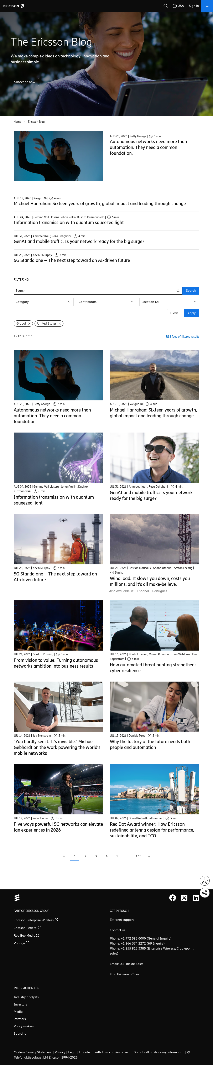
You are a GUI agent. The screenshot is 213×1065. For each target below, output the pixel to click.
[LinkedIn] (196, 897)
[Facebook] (172, 897)
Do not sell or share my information (159, 1052)
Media (18, 1012)
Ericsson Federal (26, 928)
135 (138, 856)
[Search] (165, 6)
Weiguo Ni (40, 198)
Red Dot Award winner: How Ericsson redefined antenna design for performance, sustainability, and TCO (152, 830)
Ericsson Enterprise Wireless (34, 920)
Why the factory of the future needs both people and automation (150, 744)
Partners (20, 1019)
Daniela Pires (137, 736)
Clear (174, 313)
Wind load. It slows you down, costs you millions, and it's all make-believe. (150, 581)
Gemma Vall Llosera (46, 217)
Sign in (194, 6)
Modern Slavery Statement (33, 1052)
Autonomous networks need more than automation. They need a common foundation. (148, 147)
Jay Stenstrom (42, 736)
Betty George (138, 136)
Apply (191, 313)
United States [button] (47, 323)
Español (143, 591)
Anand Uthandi (162, 568)
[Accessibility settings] (205, 881)
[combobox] (43, 302)
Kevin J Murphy (42, 255)
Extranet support (122, 920)
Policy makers (24, 1026)
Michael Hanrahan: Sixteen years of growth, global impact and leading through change (100, 203)
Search (191, 291)
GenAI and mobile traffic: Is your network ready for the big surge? (79, 241)
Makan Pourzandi (160, 654)
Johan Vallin (68, 217)
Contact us (117, 930)
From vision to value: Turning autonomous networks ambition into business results (56, 663)
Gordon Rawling (43, 654)
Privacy (60, 1052)
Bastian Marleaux (140, 568)
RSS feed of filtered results (182, 336)
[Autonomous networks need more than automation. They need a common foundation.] (58, 156)
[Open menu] (207, 6)
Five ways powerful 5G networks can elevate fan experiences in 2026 (58, 827)
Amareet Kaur (41, 236)
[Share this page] (205, 893)
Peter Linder (40, 818)
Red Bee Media (25, 935)
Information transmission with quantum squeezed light (69, 222)
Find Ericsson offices (124, 974)
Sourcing (20, 1033)
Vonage (20, 943)
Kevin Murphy (41, 568)
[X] (184, 897)
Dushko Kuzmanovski (90, 217)
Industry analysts (26, 997)
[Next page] (149, 856)
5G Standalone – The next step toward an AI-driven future (72, 260)
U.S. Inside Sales (131, 964)
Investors (20, 1004)
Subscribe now (24, 82)
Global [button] (21, 323)
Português (159, 591)
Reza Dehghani (61, 236)
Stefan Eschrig (183, 568)
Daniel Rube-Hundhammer (146, 818)
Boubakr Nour (138, 654)
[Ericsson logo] (13, 6)
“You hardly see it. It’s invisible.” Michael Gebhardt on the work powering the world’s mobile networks (57, 747)
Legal (72, 1052)
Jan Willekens (181, 654)
